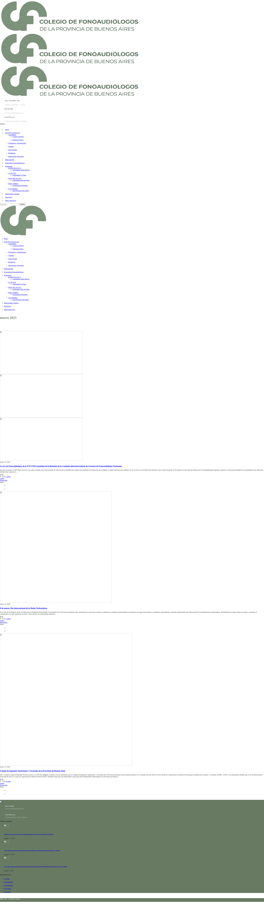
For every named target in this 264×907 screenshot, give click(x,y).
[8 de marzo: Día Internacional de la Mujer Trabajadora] (55, 602)
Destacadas (3, 480)
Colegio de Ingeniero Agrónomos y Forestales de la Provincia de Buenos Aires (32, 771)
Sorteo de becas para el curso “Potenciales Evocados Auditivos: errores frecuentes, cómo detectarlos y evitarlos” (32, 850)
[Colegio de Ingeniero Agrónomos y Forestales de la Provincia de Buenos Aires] (66, 765)
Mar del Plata (8, 882)
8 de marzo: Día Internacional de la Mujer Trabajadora (23, 608)
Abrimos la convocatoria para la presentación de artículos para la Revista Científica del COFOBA (28, 834)
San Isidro (7, 892)
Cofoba (8, 476)
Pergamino (7, 889)
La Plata (6, 879)
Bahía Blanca (8, 885)
